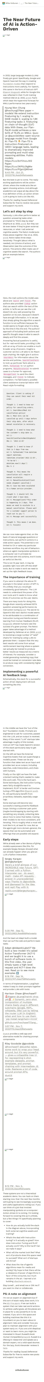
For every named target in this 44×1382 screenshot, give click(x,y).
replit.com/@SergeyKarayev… (21, 890)
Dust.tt (6, 1034)
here (5, 1348)
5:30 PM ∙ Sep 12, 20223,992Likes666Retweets (20, 932)
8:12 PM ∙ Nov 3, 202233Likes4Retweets (17, 1187)
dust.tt (8, 1075)
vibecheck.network (22, 1281)
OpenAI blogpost (11, 92)
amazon (25, 1337)
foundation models (11, 84)
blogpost (7, 624)
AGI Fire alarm (13, 1303)
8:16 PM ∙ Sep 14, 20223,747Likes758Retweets (20, 977)
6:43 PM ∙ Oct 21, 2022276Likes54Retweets (19, 174)
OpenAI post (31, 791)
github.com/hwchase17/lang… (21, 1022)
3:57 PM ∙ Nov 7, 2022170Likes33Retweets (18, 1027)
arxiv (28, 98)
